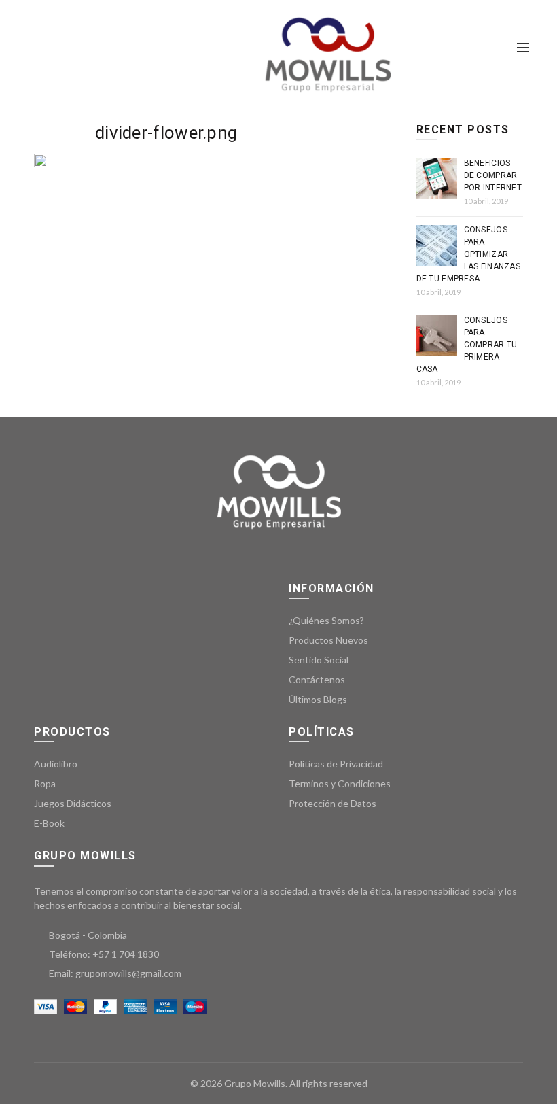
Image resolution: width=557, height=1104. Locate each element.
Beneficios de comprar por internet (493, 175)
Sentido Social (318, 660)
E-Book (49, 823)
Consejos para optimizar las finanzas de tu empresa (468, 254)
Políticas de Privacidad (336, 764)
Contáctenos (317, 679)
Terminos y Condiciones (340, 783)
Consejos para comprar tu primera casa (467, 344)
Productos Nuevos (328, 640)
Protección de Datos (332, 803)
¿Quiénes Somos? (326, 620)
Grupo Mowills (254, 1083)
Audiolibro (55, 764)
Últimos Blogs (318, 699)
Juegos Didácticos (72, 803)
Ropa (45, 783)
